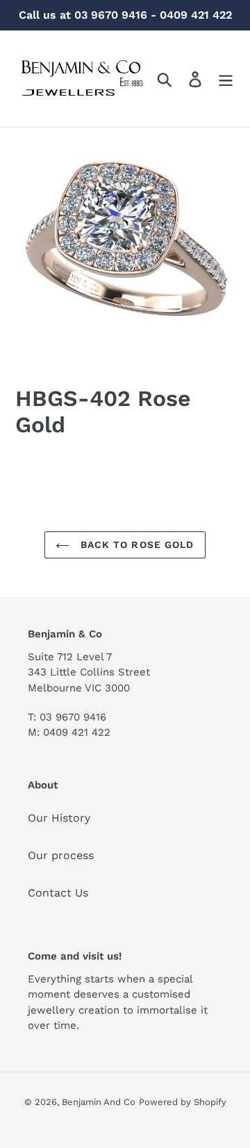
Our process (61, 855)
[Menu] (225, 78)
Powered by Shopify (182, 1102)
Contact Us (58, 892)
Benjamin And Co (98, 1102)
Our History (59, 817)
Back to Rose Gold (135, 544)
